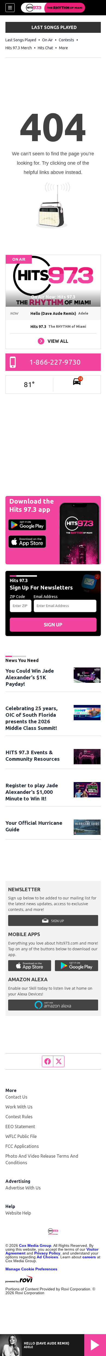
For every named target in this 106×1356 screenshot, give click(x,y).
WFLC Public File (21, 1136)
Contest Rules (19, 1116)
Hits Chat (45, 48)
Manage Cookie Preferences (31, 1269)
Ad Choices (47, 1257)
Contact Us (16, 1096)
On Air (47, 40)
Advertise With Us (23, 1187)
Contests (66, 40)
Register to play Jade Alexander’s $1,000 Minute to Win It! (31, 792)
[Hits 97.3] (53, 7)
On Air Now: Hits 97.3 (53, 296)
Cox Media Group (35, 1245)
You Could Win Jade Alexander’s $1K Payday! (29, 677)
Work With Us (19, 1106)
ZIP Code (17, 596)
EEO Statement (20, 1126)
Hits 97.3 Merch (18, 48)
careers (89, 1257)
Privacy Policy (47, 1253)
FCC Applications (22, 1146)
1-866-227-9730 (55, 362)
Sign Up (53, 624)
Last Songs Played (20, 40)
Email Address (46, 596)
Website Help (18, 1212)
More (63, 48)
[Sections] (10, 7)
